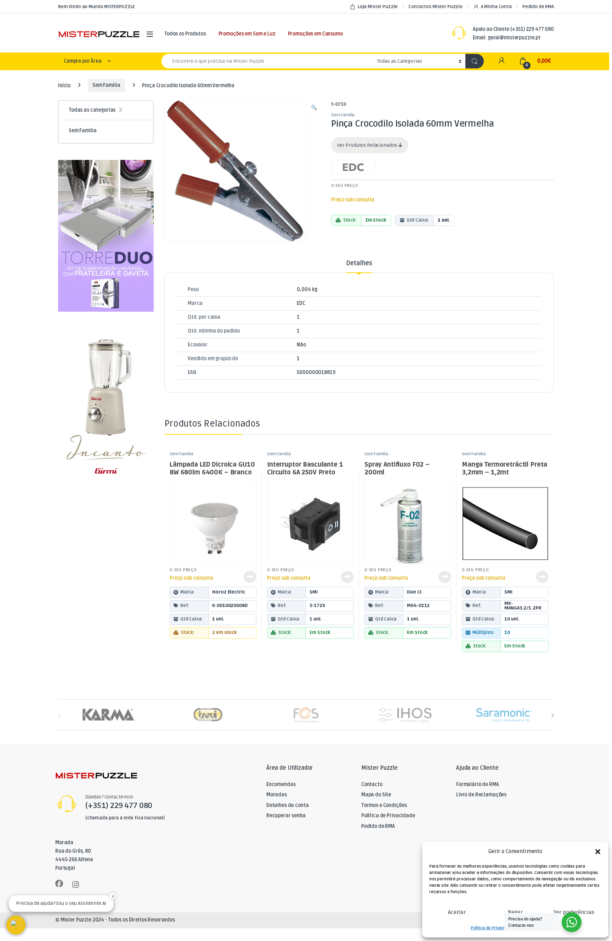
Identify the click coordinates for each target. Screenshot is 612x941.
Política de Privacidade (492, 928)
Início (64, 85)
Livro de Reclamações (481, 795)
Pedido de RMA (538, 7)
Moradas (276, 795)
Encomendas (281, 784)
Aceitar (457, 912)
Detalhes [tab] (359, 263)
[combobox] (267, 61)
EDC (301, 303)
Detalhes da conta (287, 805)
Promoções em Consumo (315, 34)
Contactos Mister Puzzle (435, 7)
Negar (515, 912)
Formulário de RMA (477, 784)
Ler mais (250, 577)
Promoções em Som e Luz (247, 34)
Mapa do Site (376, 795)
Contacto (371, 784)
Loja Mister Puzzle (378, 7)
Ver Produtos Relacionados (367, 145)
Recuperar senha (286, 816)
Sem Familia (106, 85)
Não (301, 345)
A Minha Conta (496, 7)
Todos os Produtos (185, 34)
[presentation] (552, 715)
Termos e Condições (384, 805)
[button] (597, 851)
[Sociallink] (59, 883)
